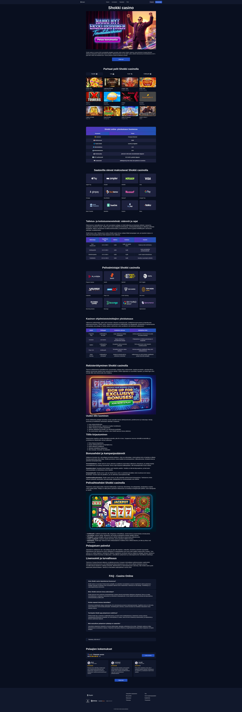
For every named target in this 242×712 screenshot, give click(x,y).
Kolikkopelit (146, 73)
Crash (128, 73)
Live (111, 73)
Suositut (93, 73)
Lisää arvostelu (148, 655)
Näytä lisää (121, 680)
